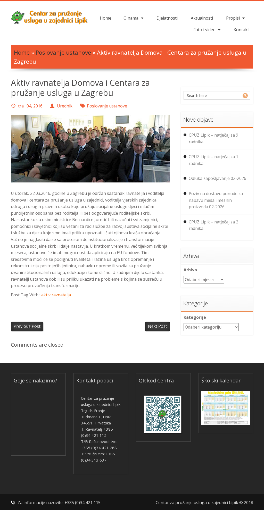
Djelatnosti (167, 18)
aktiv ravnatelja (56, 295)
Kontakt (241, 29)
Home (105, 18)
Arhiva (190, 270)
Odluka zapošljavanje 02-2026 (217, 178)
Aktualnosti (202, 18)
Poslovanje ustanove (63, 52)
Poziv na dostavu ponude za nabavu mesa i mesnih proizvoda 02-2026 (216, 200)
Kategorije (195, 317)
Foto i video (204, 29)
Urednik (64, 106)
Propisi (233, 18)
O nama (130, 18)
